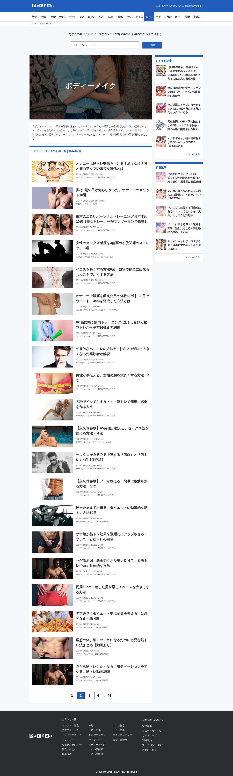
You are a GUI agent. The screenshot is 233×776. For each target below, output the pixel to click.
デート (72, 16)
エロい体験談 (96, 754)
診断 (187, 16)
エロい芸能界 (96, 749)
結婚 (110, 16)
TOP (34, 23)
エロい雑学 (119, 725)
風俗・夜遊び (120, 739)
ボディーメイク (97, 744)
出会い (91, 16)
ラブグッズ (95, 739)
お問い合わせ (149, 750)
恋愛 (53, 16)
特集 (43, 16)
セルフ (130, 16)
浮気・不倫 (95, 730)
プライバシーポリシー (154, 745)
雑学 (177, 16)
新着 (34, 16)
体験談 (168, 16)
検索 (153, 45)
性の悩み (67, 754)
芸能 (158, 16)
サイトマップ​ (149, 735)
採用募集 (147, 726)
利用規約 (147, 740)
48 (109, 695)
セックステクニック (73, 744)
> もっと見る (193, 154)
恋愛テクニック (70, 730)
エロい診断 (119, 730)
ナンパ (63, 16)
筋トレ (149, 16)
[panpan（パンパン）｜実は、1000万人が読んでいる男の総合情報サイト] (43, 6)
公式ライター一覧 (151, 730)
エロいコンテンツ (122, 735)
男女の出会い (69, 749)
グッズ (139, 16)
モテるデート (69, 739)
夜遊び (197, 16)
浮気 (120, 16)
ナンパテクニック (71, 735)
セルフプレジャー (98, 735)
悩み (101, 16)
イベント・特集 (70, 725)
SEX (82, 16)
